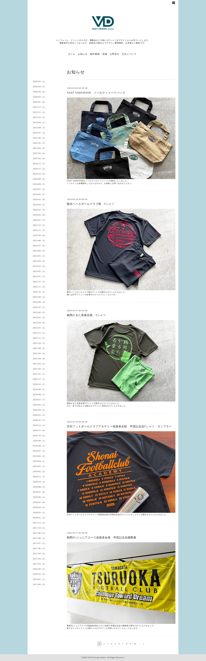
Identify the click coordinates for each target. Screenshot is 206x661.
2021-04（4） (39, 358)
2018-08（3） (39, 487)
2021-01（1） (39, 374)
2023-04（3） (39, 261)
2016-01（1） (39, 579)
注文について (129, 54)
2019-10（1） (39, 435)
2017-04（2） (39, 559)
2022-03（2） (39, 328)
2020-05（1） (39, 405)
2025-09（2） (39, 122)
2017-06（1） (39, 548)
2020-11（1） (39, 379)
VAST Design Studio (97, 657)
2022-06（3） (39, 312)
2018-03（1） (39, 512)
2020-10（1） (39, 384)
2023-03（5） (39, 266)
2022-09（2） (39, 297)
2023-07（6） (39, 246)
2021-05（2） (39, 353)
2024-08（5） (39, 184)
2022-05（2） (39, 317)
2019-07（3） (39, 451)
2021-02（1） (39, 369)
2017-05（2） (39, 553)
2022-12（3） (39, 281)
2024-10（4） (39, 174)
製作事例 (95, 54)
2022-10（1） (39, 292)
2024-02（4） (39, 215)
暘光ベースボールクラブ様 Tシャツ (90, 203)
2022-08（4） (39, 302)
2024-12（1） (39, 163)
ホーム (71, 54)
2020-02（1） (39, 420)
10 (135, 644)
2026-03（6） (39, 92)
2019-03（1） (39, 466)
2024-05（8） (39, 199)
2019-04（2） (39, 461)
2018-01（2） (39, 518)
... (139, 644)
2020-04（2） (39, 410)
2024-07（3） (39, 189)
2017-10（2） (39, 528)
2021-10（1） (39, 343)
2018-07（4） (39, 492)
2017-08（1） (39, 538)
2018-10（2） (39, 482)
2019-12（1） (39, 425)
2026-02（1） (39, 97)
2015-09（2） (39, 584)
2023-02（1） (39, 271)
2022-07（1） (39, 307)
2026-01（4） (39, 102)
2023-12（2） (39, 225)
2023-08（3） (39, 240)
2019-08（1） (39, 446)
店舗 (104, 54)
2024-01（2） (39, 220)
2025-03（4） (39, 153)
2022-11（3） (39, 287)
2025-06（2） (39, 138)
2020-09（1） (39, 389)
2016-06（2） (39, 569)
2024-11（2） (39, 169)
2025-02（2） (39, 158)
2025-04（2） (39, 148)
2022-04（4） (39, 323)
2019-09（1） (39, 441)
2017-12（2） (39, 523)
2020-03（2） (39, 415)
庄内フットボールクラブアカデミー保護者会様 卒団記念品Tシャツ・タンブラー (119, 426)
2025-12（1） (39, 107)
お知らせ (82, 54)
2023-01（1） (39, 276)
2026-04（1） (39, 86)
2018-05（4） (39, 502)
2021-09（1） (39, 348)
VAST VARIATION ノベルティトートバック (96, 92)
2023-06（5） (39, 251)
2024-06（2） (39, 194)
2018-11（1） (39, 476)
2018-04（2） (39, 507)
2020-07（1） (39, 400)
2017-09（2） (39, 533)
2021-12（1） (39, 333)
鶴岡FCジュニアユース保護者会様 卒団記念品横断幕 (101, 537)
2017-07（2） (39, 543)
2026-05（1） (39, 81)
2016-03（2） (39, 574)
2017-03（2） (39, 564)
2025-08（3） (39, 127)
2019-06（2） (39, 456)
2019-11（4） (39, 430)
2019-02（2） (39, 471)
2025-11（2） (39, 112)
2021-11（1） (39, 338)
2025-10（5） (39, 117)
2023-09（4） (39, 235)
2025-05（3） (39, 143)
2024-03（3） (39, 210)
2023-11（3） (39, 230)
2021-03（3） (39, 364)
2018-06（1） (39, 497)
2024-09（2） (39, 179)
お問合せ (114, 54)
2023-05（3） (39, 256)
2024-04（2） (39, 204)
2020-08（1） (39, 394)
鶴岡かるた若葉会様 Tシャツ (86, 315)
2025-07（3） (39, 133)
